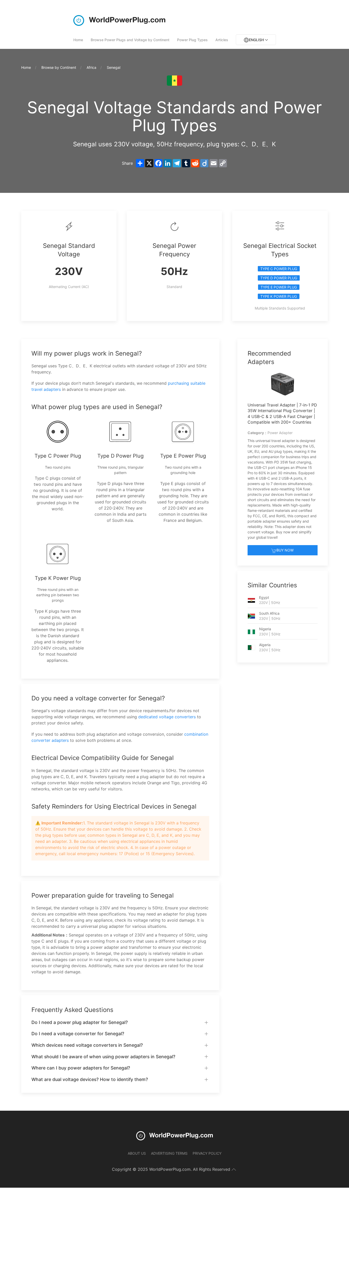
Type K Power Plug (278, 296)
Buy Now (285, 550)
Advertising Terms (169, 1153)
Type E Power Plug (279, 287)
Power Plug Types (192, 40)
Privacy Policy (207, 1153)
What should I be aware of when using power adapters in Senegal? (103, 1056)
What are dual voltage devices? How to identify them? (89, 1079)
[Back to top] (233, 1169)
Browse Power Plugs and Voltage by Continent (130, 40)
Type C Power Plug (278, 269)
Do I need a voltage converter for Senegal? (77, 1033)
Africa (91, 67)
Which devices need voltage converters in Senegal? (87, 1045)
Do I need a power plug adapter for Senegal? (79, 1022)
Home (78, 40)
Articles (221, 40)
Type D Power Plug (278, 278)
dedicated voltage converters (167, 716)
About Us (137, 1153)
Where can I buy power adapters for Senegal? (80, 1068)
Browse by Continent (58, 67)
